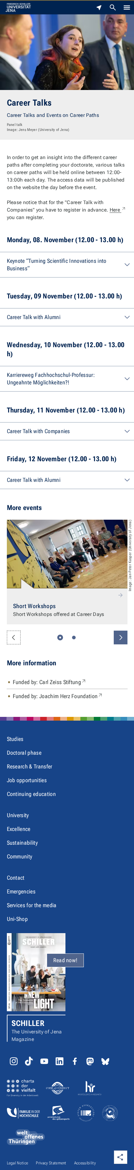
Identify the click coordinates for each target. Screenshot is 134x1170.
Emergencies (21, 891)
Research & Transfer (29, 766)
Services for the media (32, 905)
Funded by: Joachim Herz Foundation (58, 695)
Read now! (65, 960)
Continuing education (31, 794)
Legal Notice (17, 1163)
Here (118, 210)
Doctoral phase (24, 752)
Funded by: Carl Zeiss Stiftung (50, 681)
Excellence (19, 829)
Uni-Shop (17, 919)
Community (19, 856)
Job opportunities (27, 780)
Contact (16, 877)
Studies (15, 739)
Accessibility (85, 1163)
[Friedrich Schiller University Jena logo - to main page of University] (18, 7)
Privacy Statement (51, 1163)
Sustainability (22, 842)
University (18, 815)
